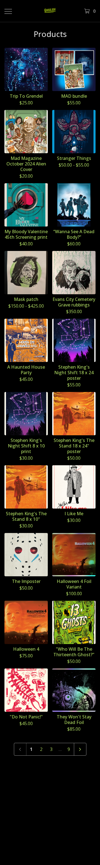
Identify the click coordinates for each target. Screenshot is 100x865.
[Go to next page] (80, 749)
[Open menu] (7, 11)
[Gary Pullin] (50, 10)
